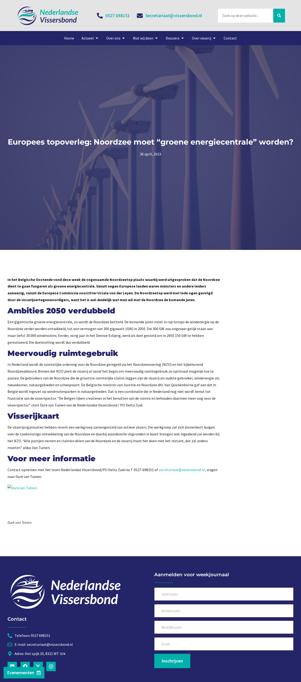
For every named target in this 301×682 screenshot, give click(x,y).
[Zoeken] (279, 16)
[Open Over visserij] (214, 38)
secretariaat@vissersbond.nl (182, 469)
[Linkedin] (12, 666)
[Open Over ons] (123, 38)
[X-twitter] (38, 666)
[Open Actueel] (97, 38)
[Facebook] (25, 666)
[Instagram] (51, 666)
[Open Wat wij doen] (156, 38)
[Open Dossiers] (182, 38)
